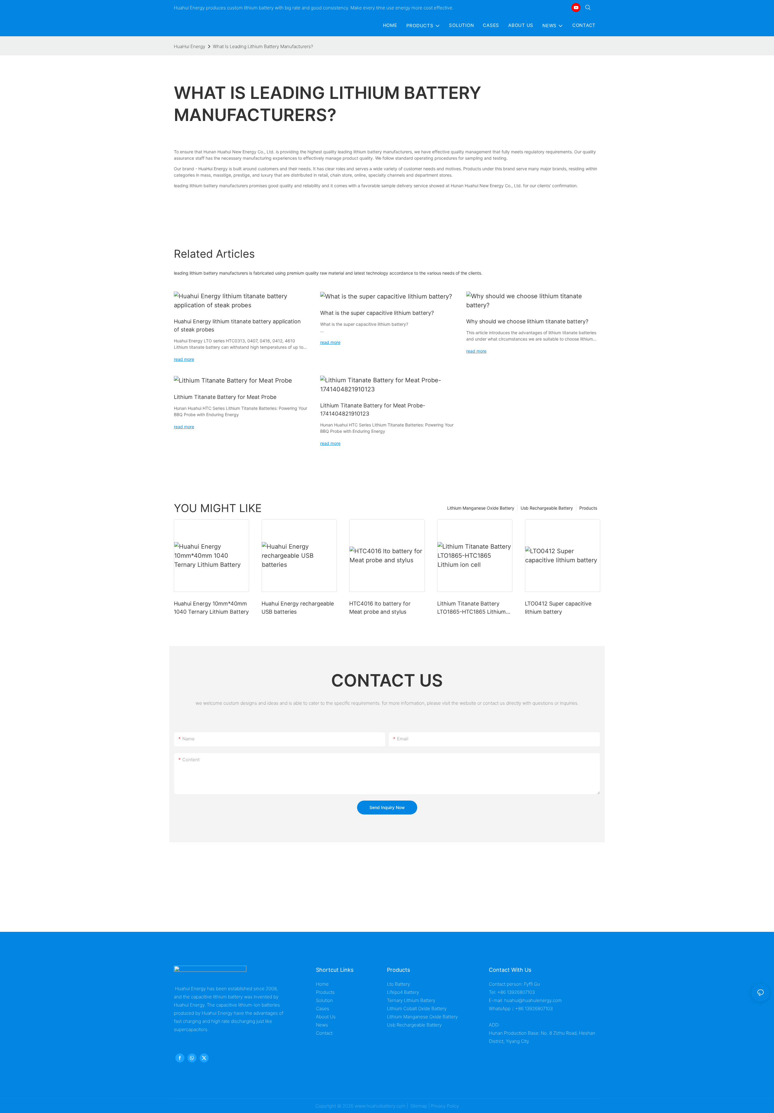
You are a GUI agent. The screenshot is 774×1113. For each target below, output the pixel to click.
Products (588, 508)
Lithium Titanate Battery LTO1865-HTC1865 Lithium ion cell (471, 608)
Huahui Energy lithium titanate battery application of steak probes (237, 325)
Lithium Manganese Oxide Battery (480, 508)
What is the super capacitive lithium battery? (377, 313)
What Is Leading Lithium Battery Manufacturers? (263, 46)
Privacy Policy (445, 1106)
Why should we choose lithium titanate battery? (527, 321)
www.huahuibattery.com (380, 1106)
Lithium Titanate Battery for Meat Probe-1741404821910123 (372, 409)
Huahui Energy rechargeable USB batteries (298, 607)
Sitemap (418, 1106)
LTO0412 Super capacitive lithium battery (558, 607)
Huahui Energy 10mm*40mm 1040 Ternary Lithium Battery (211, 607)
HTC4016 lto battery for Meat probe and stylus (380, 607)
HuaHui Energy (189, 46)
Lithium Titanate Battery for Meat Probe (225, 397)
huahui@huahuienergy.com (533, 1000)
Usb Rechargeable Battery (547, 508)
